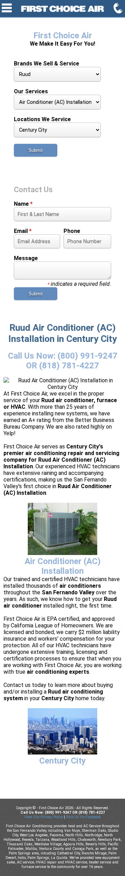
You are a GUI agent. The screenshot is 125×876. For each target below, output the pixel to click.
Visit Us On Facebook (83, 817)
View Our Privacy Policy (43, 817)
